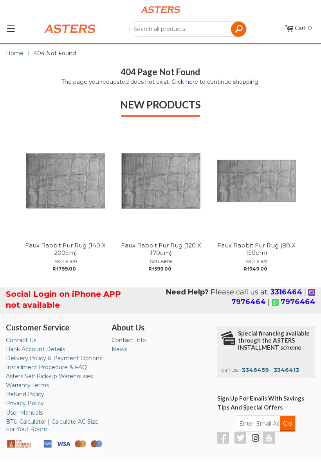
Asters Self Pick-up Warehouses (49, 376)
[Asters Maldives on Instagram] (256, 439)
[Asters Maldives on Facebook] (224, 441)
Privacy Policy (25, 403)
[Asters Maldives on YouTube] (270, 441)
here (192, 81)
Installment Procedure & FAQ (46, 367)
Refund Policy (25, 394)
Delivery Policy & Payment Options (54, 358)
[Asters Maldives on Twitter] (241, 441)
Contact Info (129, 340)
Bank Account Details (35, 349)
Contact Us (21, 340)
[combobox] (188, 29)
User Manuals (24, 412)
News (119, 349)
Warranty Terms (27, 385)
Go (287, 423)
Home (14, 53)
